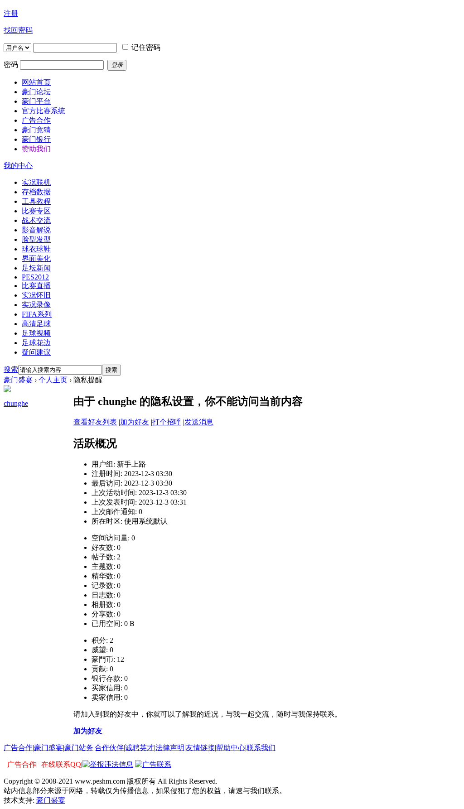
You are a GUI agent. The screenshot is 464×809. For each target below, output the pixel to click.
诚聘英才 (139, 747)
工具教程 (36, 201)
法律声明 (169, 747)
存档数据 (36, 192)
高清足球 (36, 323)
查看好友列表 (95, 422)
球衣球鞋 (36, 249)
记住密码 (145, 47)
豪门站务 (78, 747)
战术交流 (36, 220)
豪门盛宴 (18, 380)
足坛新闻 (36, 268)
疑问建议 (36, 352)
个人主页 (53, 380)
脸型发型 (36, 239)
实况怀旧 (36, 295)
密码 (11, 64)
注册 (11, 13)
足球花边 (36, 343)
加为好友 (134, 422)
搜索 (11, 369)
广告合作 (18, 747)
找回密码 (18, 30)
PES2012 (35, 277)
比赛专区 (36, 211)
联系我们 (261, 747)
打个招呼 (166, 422)
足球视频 (36, 333)
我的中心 (18, 165)
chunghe (16, 403)
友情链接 (200, 747)
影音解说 (36, 230)
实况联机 (36, 182)
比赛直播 (36, 285)
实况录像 (36, 304)
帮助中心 (230, 747)
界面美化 (36, 258)
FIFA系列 (37, 314)
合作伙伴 (109, 747)
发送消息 (198, 422)
